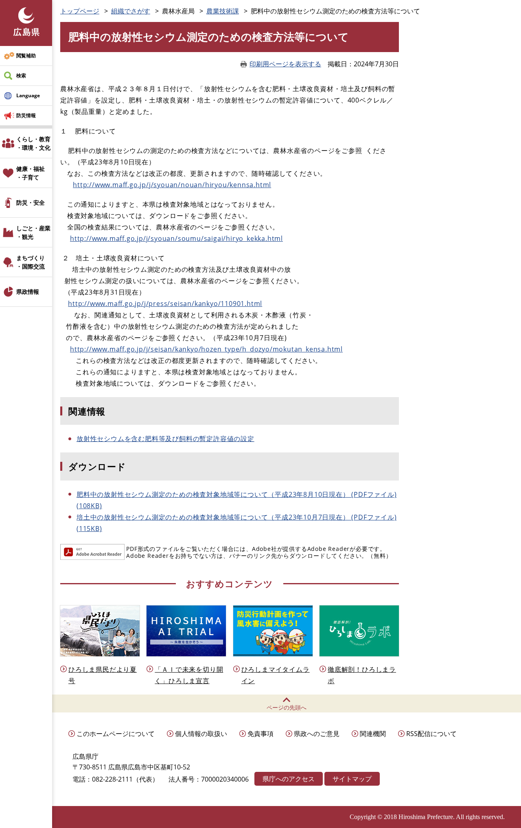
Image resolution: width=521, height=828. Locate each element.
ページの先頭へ (286, 707)
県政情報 (27, 291)
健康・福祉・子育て (30, 173)
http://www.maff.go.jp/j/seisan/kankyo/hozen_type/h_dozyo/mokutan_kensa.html (206, 349)
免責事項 (260, 733)
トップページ (79, 11)
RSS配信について (431, 733)
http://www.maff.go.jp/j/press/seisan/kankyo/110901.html (165, 303)
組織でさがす (130, 11)
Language (28, 95)
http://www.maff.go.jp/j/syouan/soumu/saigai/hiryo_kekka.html (176, 238)
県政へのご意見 (316, 733)
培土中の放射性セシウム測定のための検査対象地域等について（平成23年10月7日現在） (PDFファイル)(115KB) (237, 523)
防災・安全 (30, 202)
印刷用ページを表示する (285, 64)
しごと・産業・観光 (33, 232)
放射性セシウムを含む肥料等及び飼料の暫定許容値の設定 (165, 438)
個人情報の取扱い (201, 733)
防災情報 (26, 115)
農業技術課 (222, 11)
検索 (21, 75)
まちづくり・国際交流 (30, 262)
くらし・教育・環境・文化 (33, 143)
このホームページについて (116, 733)
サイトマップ (352, 778)
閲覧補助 (26, 55)
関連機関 (373, 733)
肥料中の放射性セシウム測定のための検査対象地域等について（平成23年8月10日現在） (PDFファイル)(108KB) (237, 500)
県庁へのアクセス (289, 778)
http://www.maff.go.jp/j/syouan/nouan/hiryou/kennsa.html (172, 184)
